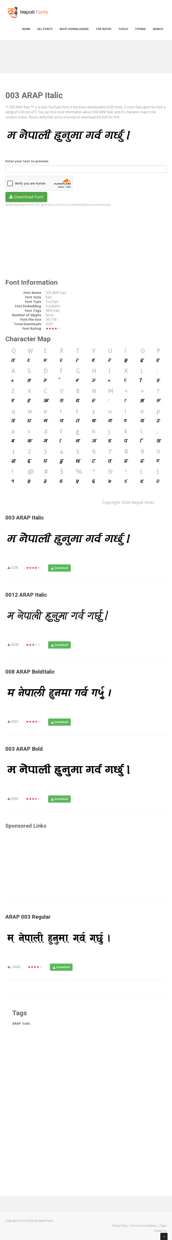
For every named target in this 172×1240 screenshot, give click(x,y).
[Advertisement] (86, 55)
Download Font (28, 196)
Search (158, 29)
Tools (123, 29)
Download (61, 568)
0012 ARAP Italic (26, 595)
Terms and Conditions (144, 1225)
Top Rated (103, 29)
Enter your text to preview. (27, 161)
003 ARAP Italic (24, 518)
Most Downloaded (74, 29)
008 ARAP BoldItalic (30, 672)
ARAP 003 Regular (28, 917)
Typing (140, 29)
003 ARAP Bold (24, 749)
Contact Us (160, 1231)
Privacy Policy (120, 1225)
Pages (163, 1225)
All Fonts (44, 29)
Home (26, 29)
